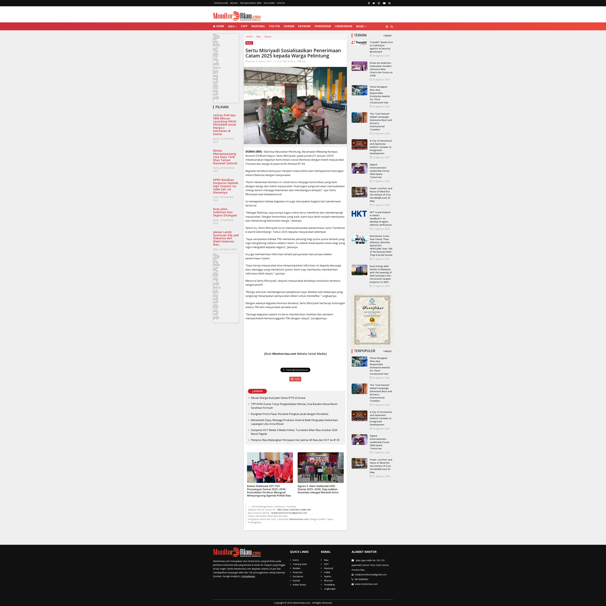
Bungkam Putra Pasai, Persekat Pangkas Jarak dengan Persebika (289, 414)
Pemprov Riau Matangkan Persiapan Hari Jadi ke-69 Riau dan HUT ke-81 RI (295, 440)
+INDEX (387, 35)
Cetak (297, 379)
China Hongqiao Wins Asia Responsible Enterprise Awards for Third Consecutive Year (380, 94)
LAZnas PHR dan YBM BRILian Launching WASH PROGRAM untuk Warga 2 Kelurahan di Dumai (224, 124)
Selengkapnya (248, 576)
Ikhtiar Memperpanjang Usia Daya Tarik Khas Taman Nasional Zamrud (225, 157)
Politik (274, 26)
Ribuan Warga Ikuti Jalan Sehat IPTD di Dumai (278, 398)
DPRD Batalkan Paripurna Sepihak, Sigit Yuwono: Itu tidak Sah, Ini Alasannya (226, 186)
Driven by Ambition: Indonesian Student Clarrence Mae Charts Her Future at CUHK (381, 69)
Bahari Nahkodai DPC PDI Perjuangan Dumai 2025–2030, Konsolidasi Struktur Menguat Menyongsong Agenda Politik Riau (269, 490)
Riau (258, 36)
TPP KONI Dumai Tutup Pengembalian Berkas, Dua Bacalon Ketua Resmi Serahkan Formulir (294, 406)
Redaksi (234, 3)
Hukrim (289, 26)
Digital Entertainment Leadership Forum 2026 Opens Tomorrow (379, 171)
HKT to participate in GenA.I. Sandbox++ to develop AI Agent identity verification (381, 218)
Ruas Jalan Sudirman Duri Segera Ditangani (225, 212)
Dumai (267, 36)
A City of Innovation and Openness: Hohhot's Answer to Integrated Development (381, 147)
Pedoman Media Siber (251, 3)
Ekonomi (304, 26)
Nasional (258, 26)
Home (220, 26)
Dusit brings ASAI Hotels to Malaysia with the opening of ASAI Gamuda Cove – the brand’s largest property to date (381, 274)
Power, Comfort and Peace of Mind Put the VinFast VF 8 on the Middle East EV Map (381, 194)
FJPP (244, 26)
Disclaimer (269, 3)
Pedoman (298, 572)
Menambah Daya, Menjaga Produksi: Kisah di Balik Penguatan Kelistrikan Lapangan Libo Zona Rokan (294, 422)
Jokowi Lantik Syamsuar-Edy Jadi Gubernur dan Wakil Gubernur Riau (226, 238)
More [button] (360, 26)
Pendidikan (323, 26)
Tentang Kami (221, 3)
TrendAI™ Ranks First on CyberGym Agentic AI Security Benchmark (381, 47)
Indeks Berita (299, 584)
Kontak (281, 3)
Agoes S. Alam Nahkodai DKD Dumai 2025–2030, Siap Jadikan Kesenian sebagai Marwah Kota (318, 489)
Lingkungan (343, 26)
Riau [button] (231, 26)
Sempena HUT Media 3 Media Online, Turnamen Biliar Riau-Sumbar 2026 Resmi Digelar (294, 432)
